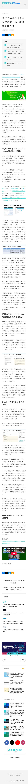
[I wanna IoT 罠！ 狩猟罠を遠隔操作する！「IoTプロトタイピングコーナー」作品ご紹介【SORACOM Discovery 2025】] (6, 712)
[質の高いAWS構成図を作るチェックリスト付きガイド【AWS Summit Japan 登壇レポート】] (6, 705)
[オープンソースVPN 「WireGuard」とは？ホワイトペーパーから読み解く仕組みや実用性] (6, 721)
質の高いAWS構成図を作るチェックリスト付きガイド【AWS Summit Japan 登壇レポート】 (17, 706)
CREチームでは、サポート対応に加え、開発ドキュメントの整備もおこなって (14, 198)
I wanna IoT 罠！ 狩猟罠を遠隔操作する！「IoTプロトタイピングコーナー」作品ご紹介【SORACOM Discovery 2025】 (17, 713)
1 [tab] (10, 655)
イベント (5, 30)
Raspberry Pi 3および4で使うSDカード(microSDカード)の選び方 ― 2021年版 (17, 728)
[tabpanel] (14, 648)
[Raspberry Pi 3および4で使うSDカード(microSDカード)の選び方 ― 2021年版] (6, 728)
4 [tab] (17, 655)
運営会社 (12, 775)
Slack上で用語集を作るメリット (14, 58)
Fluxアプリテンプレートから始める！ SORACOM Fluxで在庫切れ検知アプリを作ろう (17, 734)
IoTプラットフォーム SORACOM (15, 774)
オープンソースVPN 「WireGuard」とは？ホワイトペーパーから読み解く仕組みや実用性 (17, 721)
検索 (23, 660)
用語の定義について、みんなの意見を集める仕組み (15, 52)
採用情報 (18, 775)
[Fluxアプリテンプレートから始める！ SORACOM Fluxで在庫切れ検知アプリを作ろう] (6, 734)
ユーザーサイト (15, 188)
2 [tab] (13, 655)
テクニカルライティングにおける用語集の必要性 (15, 46)
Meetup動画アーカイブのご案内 (15, 64)
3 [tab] (15, 655)
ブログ (11, 30)
